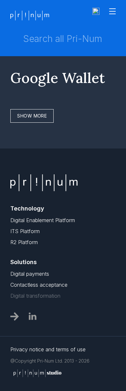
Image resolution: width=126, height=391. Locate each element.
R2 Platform (24, 242)
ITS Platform (25, 231)
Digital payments (29, 274)
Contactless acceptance (39, 285)
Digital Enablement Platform (42, 220)
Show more (32, 115)
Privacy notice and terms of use (48, 349)
